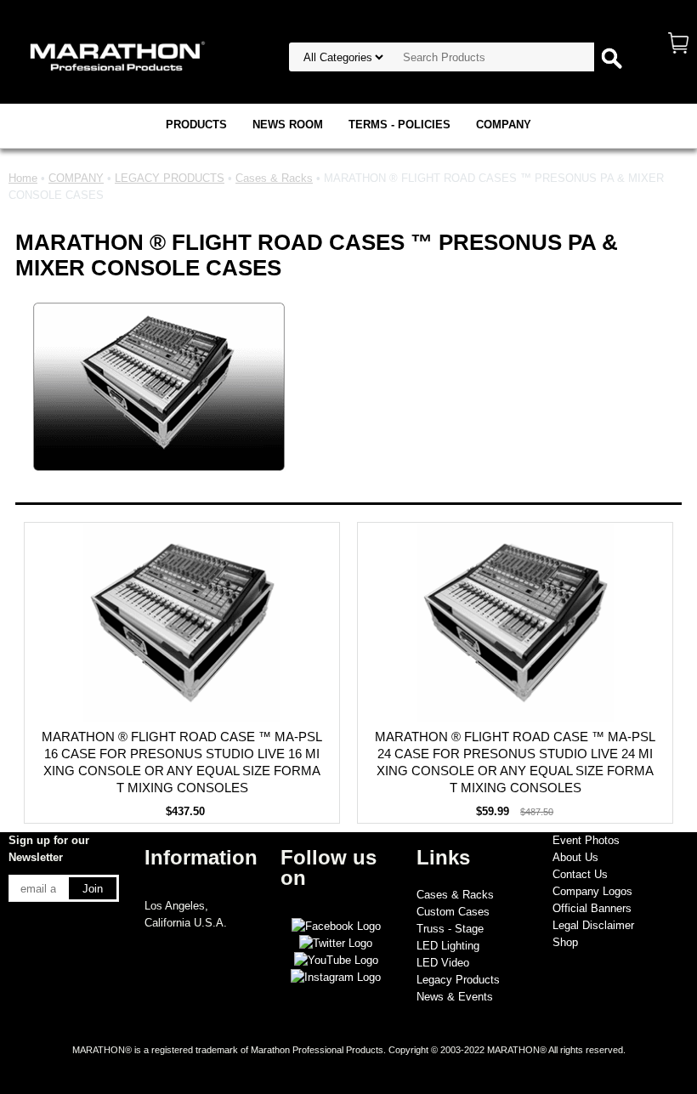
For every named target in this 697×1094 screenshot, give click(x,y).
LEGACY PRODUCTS (169, 178)
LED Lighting (447, 945)
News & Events (454, 996)
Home (22, 178)
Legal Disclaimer (593, 925)
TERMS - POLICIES (399, 124)
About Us (575, 857)
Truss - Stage (450, 928)
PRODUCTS (196, 124)
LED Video (442, 962)
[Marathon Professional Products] (114, 54)
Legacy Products (458, 979)
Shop (565, 942)
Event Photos (586, 840)
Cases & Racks (274, 178)
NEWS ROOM (287, 124)
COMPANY (503, 124)
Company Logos (592, 891)
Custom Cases (453, 911)
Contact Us (580, 874)
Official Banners (592, 908)
